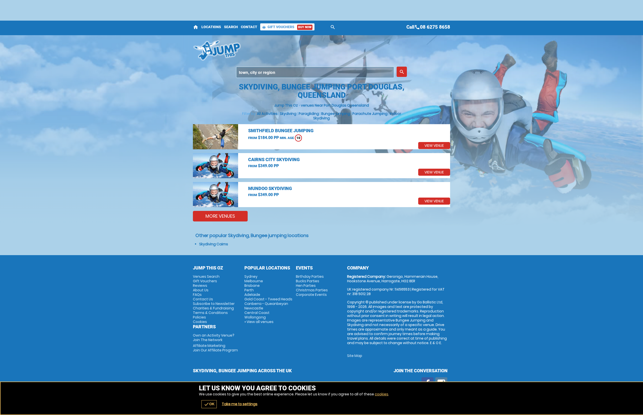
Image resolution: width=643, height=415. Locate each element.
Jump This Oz (286, 105)
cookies (381, 394)
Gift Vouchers (286, 27)
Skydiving (288, 113)
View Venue (434, 145)
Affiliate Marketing (215, 348)
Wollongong (255, 317)
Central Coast (257, 312)
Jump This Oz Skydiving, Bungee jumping (276, 50)
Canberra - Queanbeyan (266, 303)
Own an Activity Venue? (213, 337)
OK (209, 404)
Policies (199, 317)
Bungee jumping (335, 113)
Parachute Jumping (370, 113)
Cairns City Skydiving (274, 159)
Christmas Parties (312, 290)
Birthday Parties (310, 276)
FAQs (197, 294)
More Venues (220, 216)
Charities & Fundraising (213, 308)
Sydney (250, 276)
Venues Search (206, 276)
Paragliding (309, 113)
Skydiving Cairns (213, 244)
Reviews (200, 285)
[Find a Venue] (315, 72)
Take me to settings (239, 403)
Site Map (354, 355)
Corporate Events (311, 294)
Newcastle (253, 308)
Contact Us (203, 299)
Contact (249, 27)
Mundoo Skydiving (270, 188)
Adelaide (252, 294)
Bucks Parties (307, 281)
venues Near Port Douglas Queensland (335, 105)
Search (231, 27)
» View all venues (259, 321)
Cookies (200, 321)
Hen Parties (306, 285)
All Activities (267, 113)
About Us (200, 290)
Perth (249, 290)
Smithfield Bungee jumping (280, 130)
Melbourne (253, 281)
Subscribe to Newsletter (214, 303)
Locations (211, 27)
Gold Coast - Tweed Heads (268, 299)
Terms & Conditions (210, 312)
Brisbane (252, 285)
